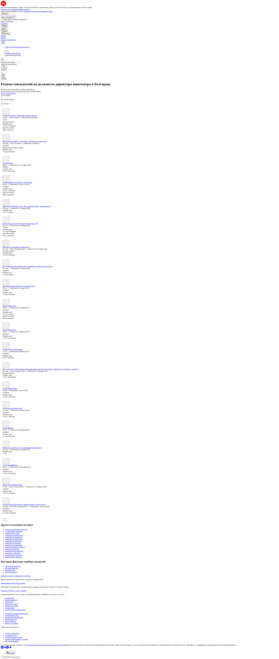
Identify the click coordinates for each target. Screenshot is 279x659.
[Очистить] (4, 67)
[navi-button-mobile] (3, 42)
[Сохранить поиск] (3, 76)
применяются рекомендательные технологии (44, 645)
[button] (3, 36)
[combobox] (11, 62)
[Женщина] (6, 137)
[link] (4, 30)
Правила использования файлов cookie (38, 11)
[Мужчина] (6, 112)
